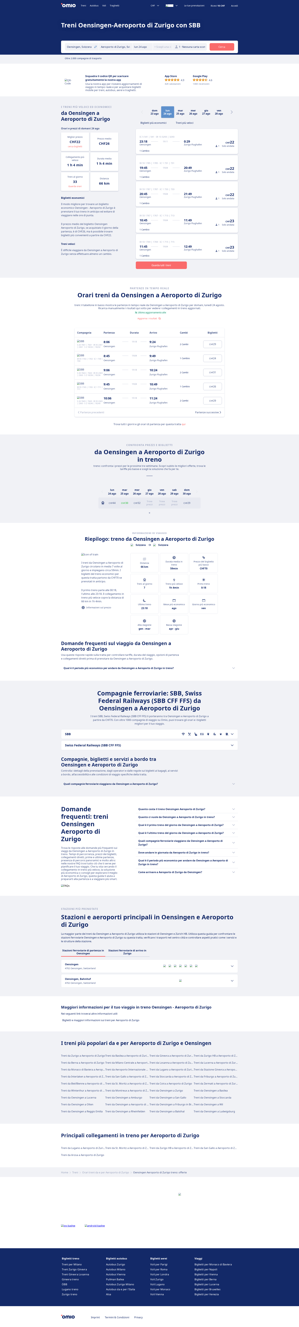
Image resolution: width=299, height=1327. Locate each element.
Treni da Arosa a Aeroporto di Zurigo (82, 1155)
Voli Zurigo (157, 1279)
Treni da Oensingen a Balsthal (167, 1111)
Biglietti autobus (116, 1258)
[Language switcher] (172, 5)
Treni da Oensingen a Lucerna (78, 1097)
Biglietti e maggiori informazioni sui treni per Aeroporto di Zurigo (100, 1020)
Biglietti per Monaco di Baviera (213, 1264)
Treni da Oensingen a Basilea (211, 1090)
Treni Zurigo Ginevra (74, 1269)
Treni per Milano (72, 1264)
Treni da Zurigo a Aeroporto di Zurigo (83, 1055)
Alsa (108, 1294)
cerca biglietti (75, 146)
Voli (104, 5)
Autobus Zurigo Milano (120, 1284)
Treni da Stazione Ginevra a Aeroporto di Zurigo (222, 1069)
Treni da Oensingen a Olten (77, 1104)
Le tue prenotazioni (194, 5)
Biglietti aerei (158, 1258)
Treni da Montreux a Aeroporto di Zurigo (129, 1090)
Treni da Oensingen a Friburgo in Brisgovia (175, 1104)
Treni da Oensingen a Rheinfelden (125, 1111)
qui (183, 424)
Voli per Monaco (160, 1289)
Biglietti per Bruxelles (208, 1289)
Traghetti (114, 5)
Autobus (94, 5)
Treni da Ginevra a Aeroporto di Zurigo (172, 1055)
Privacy (138, 1317)
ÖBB (64, 1284)
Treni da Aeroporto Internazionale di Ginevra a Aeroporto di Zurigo (144, 1069)
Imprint (95, 1317)
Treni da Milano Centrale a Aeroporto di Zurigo (132, 1062)
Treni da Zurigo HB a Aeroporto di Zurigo (218, 1055)
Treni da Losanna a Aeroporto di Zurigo (173, 1062)
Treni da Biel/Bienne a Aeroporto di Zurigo (86, 1083)
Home (64, 1172)
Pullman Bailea (115, 1279)
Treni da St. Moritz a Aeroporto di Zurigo (129, 1083)
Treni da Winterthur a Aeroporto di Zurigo (85, 1090)
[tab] (153, 122)
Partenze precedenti (92, 412)
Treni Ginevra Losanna (75, 1274)
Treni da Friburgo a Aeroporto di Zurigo (217, 1076)
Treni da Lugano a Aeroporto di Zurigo (172, 1069)
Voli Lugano (157, 1284)
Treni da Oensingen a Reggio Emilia (82, 1111)
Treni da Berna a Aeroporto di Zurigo (82, 1062)
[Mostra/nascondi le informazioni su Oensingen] (232, 966)
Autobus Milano (115, 1269)
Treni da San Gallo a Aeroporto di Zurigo (129, 1076)
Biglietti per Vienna (206, 1274)
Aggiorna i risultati (147, 318)
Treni (83, 5)
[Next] (231, 112)
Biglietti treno (70, 1258)
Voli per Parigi (159, 1264)
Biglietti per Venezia (207, 1294)
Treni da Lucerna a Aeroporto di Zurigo (217, 1062)
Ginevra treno (70, 1279)
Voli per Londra (159, 1274)
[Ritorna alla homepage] (71, 5)
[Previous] (102, 491)
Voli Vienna (157, 1294)
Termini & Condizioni (117, 1317)
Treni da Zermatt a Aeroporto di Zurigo (217, 1083)
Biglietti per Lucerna (207, 1284)
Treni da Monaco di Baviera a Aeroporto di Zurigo (90, 1069)
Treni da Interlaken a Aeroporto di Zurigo (85, 1076)
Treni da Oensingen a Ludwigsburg (214, 1111)
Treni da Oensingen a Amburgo (123, 1097)
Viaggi (198, 1258)
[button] (143, 47)
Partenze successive (207, 412)
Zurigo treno (69, 1294)
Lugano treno (70, 1289)
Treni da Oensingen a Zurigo (166, 1090)
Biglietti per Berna (206, 1279)
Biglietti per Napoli (206, 1269)
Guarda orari (75, 186)
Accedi (234, 6)
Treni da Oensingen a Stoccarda (212, 1097)
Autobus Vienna (115, 1274)
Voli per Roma (158, 1269)
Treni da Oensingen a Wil (208, 1104)
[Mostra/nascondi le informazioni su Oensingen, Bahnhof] (232, 981)
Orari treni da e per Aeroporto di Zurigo (105, 1172)
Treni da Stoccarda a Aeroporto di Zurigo (174, 1076)
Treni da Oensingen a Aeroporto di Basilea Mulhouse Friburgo (141, 1104)
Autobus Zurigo (115, 1264)
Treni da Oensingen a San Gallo (168, 1097)
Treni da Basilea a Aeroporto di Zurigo (127, 1055)
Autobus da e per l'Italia (120, 1289)
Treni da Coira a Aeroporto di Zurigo (171, 1083)
